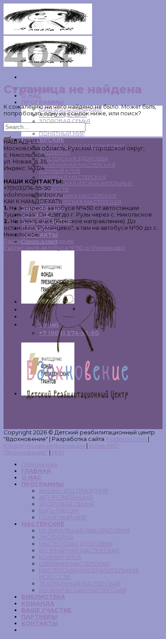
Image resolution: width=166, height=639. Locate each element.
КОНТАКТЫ (39, 623)
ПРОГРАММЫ (42, 102)
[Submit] (7, 137)
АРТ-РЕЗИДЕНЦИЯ (66, 497)
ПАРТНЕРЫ (39, 616)
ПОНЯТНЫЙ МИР (62, 133)
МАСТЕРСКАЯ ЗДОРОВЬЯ (73, 159)
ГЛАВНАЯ (36, 471)
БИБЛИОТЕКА (43, 596)
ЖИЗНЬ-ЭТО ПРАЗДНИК (73, 490)
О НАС (31, 477)
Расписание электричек (39, 241)
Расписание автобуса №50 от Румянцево (64, 247)
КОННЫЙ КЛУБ (60, 171)
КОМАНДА (37, 603)
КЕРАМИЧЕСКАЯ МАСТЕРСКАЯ (80, 202)
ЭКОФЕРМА (54, 152)
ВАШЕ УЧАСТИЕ (46, 610)
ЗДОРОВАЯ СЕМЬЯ (64, 121)
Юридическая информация (44, 445)
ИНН (58, 452)
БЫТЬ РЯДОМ (58, 510)
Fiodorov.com (126, 439)
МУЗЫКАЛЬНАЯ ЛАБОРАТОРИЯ (84, 530)
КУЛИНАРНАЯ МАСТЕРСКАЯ (77, 165)
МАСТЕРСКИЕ (42, 140)
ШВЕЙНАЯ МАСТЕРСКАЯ (72, 177)
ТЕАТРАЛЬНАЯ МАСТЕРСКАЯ (77, 196)
